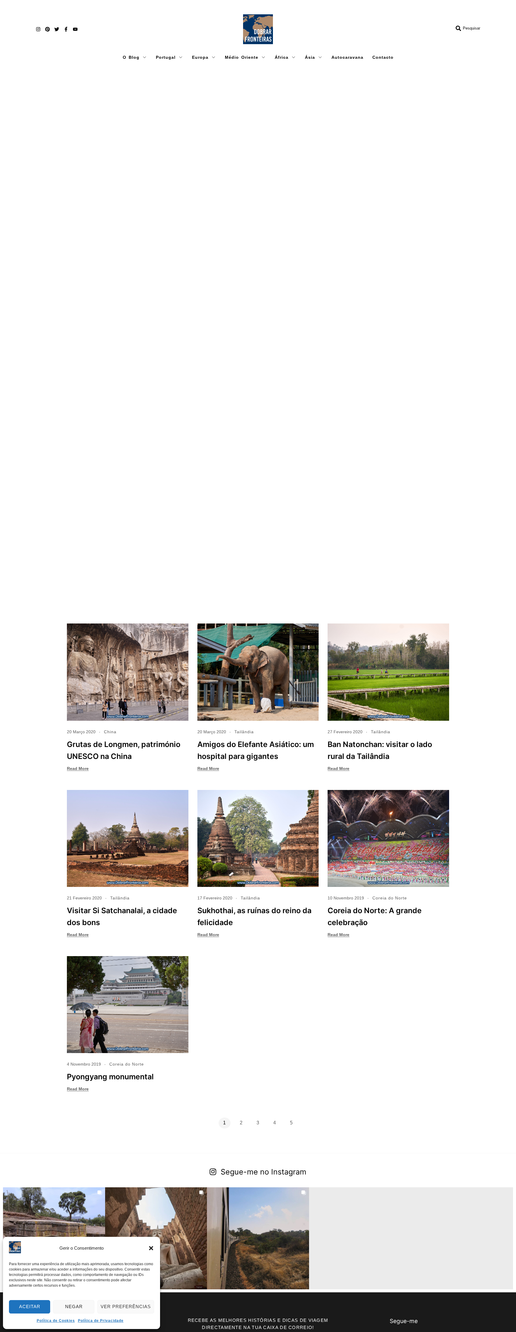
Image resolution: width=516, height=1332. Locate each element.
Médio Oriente (241, 57)
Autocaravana (347, 57)
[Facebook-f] (66, 29)
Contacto (383, 57)
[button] (151, 1248)
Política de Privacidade (101, 1321)
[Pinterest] (47, 29)
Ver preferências (126, 1306)
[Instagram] (38, 29)
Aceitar (29, 1306)
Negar (74, 1306)
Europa (200, 57)
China (110, 731)
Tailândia (244, 731)
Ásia (310, 57)
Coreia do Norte (389, 898)
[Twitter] (56, 29)
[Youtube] (75, 29)
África (281, 57)
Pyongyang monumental (110, 1076)
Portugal (166, 57)
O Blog (131, 57)
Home (70, 79)
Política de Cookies (56, 1321)
